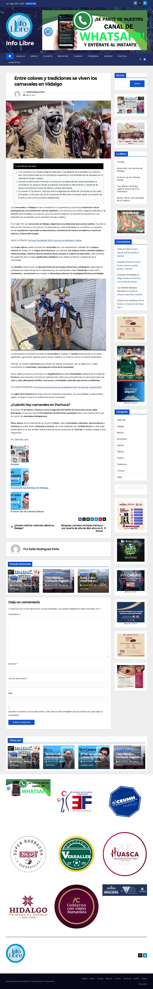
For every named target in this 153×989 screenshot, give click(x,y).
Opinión (108, 56)
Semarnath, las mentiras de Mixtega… (30, 488)
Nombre (13, 664)
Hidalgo (20, 56)
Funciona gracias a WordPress (18, 981)
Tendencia (93, 56)
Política (122, 56)
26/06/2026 (53, 761)
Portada (15, 464)
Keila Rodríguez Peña (36, 92)
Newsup (39, 981)
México (34, 56)
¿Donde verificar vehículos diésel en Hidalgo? (34, 527)
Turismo (77, 56)
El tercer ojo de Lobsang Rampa (27, 511)
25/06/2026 (123, 761)
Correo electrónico (17, 678)
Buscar (120, 75)
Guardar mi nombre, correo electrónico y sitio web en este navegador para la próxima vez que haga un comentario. (55, 713)
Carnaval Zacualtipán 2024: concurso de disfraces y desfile (55, 240)
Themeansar (49, 981)
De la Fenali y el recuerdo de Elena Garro (130, 304)
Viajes (119, 477)
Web (10, 693)
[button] (140, 59)
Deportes (63, 56)
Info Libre (20, 43)
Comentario (14, 614)
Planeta (47, 56)
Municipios (14, 62)
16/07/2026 (17, 761)
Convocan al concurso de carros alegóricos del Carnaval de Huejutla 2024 (67, 387)
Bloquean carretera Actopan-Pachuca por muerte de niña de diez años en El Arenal (82, 528)
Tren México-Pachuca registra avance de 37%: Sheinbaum (128, 189)
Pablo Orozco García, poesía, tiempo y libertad (128, 252)
